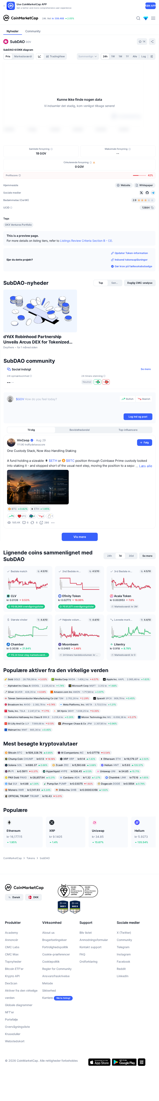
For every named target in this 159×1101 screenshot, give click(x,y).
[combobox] (88, 56)
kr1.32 (81, 777)
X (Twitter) (124, 932)
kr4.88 (23, 783)
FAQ (82, 954)
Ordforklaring (89, 961)
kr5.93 (123, 764)
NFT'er (9, 1012)
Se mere (146, 369)
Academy (11, 932)
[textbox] (67, 404)
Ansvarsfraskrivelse (56, 976)
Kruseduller (12, 1033)
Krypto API (12, 976)
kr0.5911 (23, 771)
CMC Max (12, 954)
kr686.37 (27, 764)
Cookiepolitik (51, 961)
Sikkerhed (49, 990)
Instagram (124, 954)
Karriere (47, 997)
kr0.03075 (70, 783)
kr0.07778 (85, 752)
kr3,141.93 (29, 789)
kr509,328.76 (30, 752)
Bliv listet (86, 932)
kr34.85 (119, 771)
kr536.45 (69, 771)
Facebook (123, 961)
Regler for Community (57, 968)
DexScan (11, 983)
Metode (47, 983)
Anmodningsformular (94, 939)
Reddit (121, 968)
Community (124, 939)
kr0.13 (31, 758)
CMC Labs (12, 947)
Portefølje (11, 1019)
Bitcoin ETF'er (14, 968)
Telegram (123, 947)
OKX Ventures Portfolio (18, 224)
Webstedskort (14, 1041)
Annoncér (11, 939)
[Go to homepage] (20, 18)
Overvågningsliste (17, 1026)
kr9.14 (79, 758)
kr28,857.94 (31, 777)
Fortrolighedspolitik (55, 947)
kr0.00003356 (83, 789)
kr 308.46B (58, 18)
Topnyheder (13, 961)
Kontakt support (90, 947)
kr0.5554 (123, 783)
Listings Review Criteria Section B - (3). (86, 240)
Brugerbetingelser (54, 939)
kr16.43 (35, 795)
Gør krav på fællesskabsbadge (133, 266)
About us (48, 932)
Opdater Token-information (131, 252)
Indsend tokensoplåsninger (131, 259)
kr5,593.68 (76, 764)
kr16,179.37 (126, 758)
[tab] (40, 56)
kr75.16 (128, 777)
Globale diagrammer (18, 1004)
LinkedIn (122, 976)
